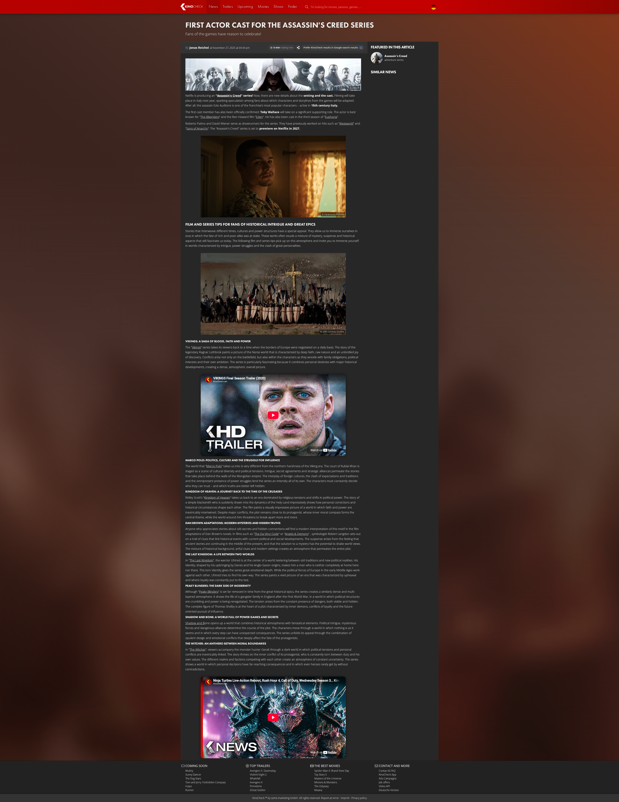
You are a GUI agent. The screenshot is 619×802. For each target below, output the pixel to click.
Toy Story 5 (320, 774)
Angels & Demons (296, 534)
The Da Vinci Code (267, 534)
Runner (189, 790)
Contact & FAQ (387, 770)
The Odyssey (321, 786)
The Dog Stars (193, 778)
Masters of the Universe (327, 778)
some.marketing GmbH (284, 798)
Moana (318, 790)
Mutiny (189, 770)
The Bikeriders (210, 117)
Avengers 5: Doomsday (263, 770)
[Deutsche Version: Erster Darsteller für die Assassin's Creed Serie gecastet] (433, 7)
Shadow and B (195, 623)
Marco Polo (214, 466)
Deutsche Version (389, 790)
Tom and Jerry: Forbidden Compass (205, 782)
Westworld (346, 123)
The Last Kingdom (201, 560)
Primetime (256, 786)
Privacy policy (359, 798)
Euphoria (331, 117)
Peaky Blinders (208, 592)
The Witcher (198, 649)
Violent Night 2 (258, 774)
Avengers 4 (256, 782)
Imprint (345, 798)
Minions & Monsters (325, 782)
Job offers (384, 782)
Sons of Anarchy (197, 128)
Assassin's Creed (229, 95)
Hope (188, 786)
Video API (384, 786)
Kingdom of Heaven (217, 497)
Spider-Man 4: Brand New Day (331, 770)
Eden (259, 117)
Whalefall (255, 778)
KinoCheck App (387, 774)
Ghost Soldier (257, 790)
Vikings (196, 347)
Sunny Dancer (193, 774)
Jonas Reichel (199, 48)
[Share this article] (298, 47)
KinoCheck (258, 798)
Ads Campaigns (387, 778)
